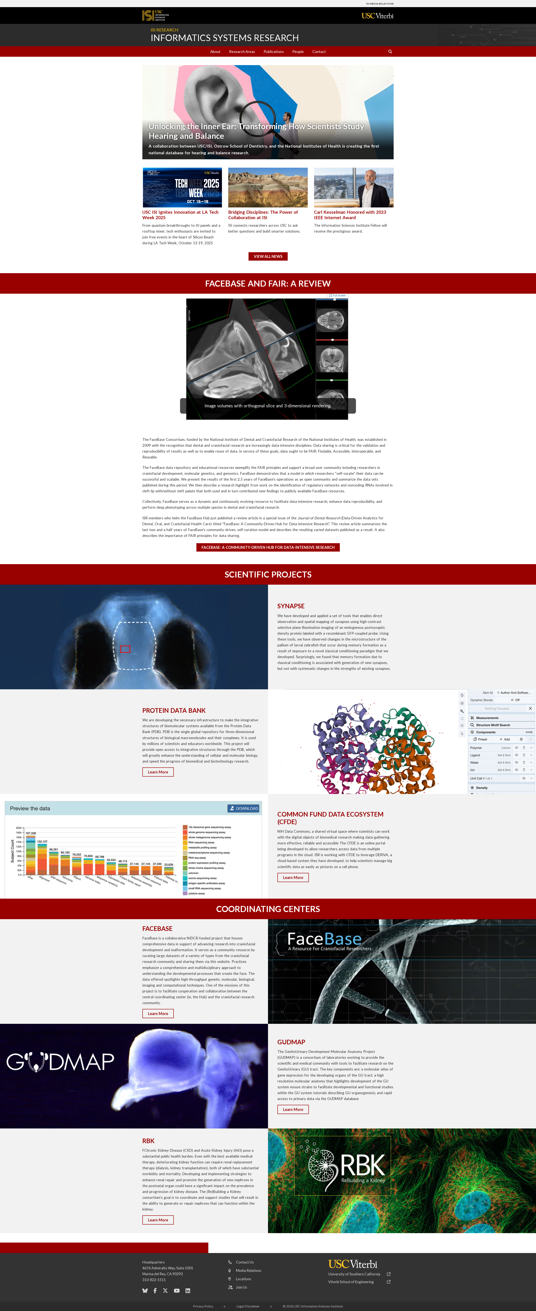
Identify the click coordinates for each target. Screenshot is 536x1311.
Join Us (241, 1287)
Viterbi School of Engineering (351, 1282)
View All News (268, 256)
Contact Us (245, 1262)
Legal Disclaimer (248, 1306)
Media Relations (248, 1270)
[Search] (388, 51)
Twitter (165, 1291)
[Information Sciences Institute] (173, 1248)
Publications (274, 51)
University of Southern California (354, 1274)
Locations (243, 1279)
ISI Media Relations (380, 3)
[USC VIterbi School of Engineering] (353, 1264)
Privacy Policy (203, 1306)
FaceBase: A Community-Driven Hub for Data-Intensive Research (268, 547)
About (215, 51)
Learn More (158, 772)
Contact (319, 51)
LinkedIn (188, 1291)
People (298, 51)
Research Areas (242, 51)
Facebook (155, 1291)
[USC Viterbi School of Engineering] (378, 15)
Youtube (177, 1291)
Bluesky (145, 1291)
